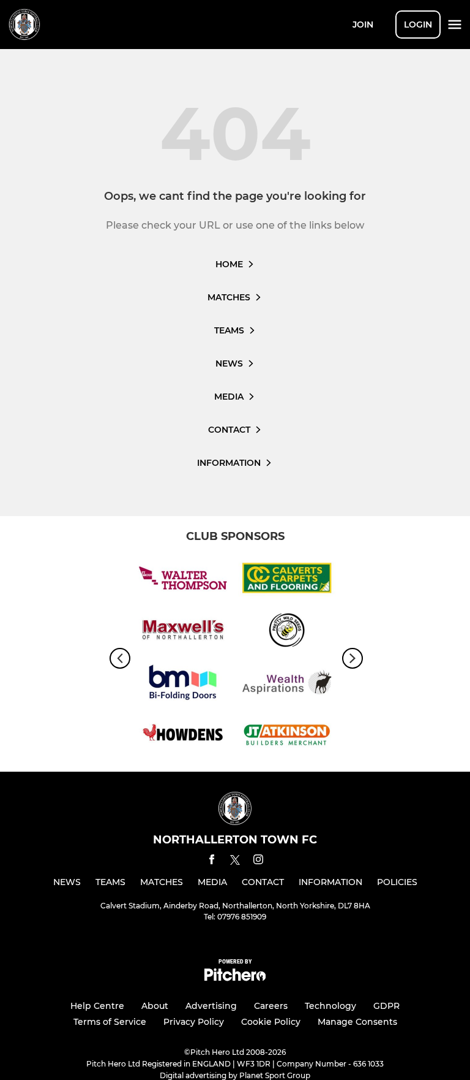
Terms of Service (109, 1021)
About (154, 1005)
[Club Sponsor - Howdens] (183, 736)
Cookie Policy (270, 1021)
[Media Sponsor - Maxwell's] (183, 632)
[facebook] (212, 861)
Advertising (211, 1005)
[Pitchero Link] (235, 978)
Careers (271, 1005)
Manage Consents (357, 1021)
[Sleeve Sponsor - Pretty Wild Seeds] (287, 632)
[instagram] (258, 861)
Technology (330, 1005)
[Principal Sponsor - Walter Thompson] (183, 580)
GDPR (386, 1005)
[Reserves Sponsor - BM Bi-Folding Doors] (183, 684)
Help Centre (97, 1005)
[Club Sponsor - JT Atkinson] (287, 736)
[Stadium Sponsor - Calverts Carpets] (287, 580)
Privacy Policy (193, 1021)
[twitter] (235, 861)
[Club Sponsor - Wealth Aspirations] (287, 684)
